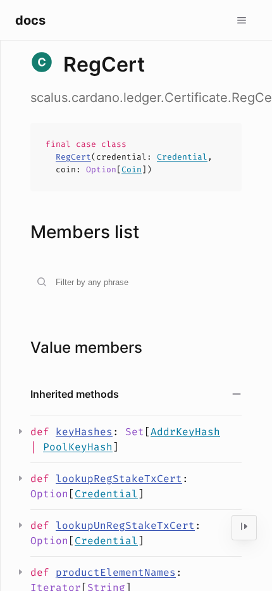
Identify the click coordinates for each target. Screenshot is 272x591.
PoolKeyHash (78, 447)
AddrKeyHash (185, 431)
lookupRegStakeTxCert (119, 478)
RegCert (73, 156)
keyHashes (84, 431)
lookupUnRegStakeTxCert (125, 525)
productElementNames (116, 572)
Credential (182, 156)
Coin (131, 169)
